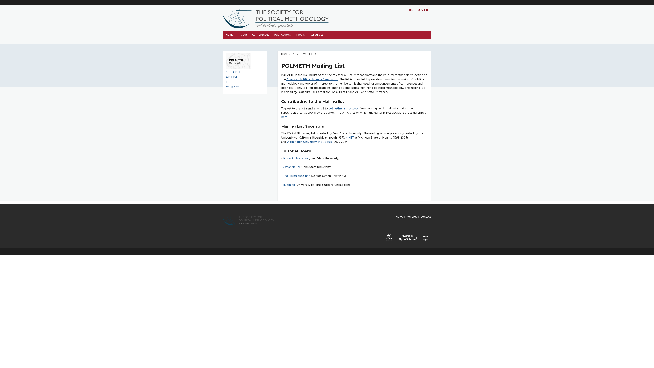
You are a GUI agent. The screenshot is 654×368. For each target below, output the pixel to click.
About (243, 34)
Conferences (260, 34)
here (284, 117)
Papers (300, 34)
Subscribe (423, 10)
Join (410, 10)
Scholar (407, 238)
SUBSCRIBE (233, 72)
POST (229, 82)
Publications (282, 34)
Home (229, 34)
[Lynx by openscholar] (391, 238)
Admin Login (426, 238)
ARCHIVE (232, 77)
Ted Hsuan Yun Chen (296, 176)
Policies (412, 216)
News (399, 216)
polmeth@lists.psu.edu (343, 108)
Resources (316, 34)
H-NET (349, 137)
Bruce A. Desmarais (295, 158)
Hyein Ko (289, 184)
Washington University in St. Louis (309, 142)
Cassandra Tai (291, 167)
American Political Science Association (312, 79)
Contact (426, 216)
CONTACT (232, 87)
